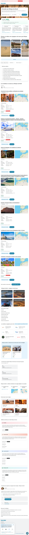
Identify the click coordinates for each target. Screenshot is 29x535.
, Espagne (8, 162)
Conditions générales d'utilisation (20, 533)
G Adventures (7, 273)
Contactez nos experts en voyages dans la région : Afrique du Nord (12, 79)
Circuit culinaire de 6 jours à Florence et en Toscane (8, 511)
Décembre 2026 (4, 458)
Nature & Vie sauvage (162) (5, 320)
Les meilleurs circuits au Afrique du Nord (8, 68)
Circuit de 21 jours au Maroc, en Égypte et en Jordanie (6, 32)
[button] (14, 113)
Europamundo (7, 165)
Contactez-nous (3, 523)
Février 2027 (4, 463)
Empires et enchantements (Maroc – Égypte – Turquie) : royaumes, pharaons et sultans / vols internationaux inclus (17, 32)
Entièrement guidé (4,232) (4, 314)
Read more (3, 31)
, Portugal (11, 162)
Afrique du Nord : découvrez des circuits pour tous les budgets (11, 72)
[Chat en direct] (27, 533)
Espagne (7, 217)
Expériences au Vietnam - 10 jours (5, 512)
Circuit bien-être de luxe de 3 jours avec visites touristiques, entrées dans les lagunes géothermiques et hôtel (14, 516)
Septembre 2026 (4, 441)
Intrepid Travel (7, 220)
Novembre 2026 (4, 446)
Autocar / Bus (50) (3, 311)
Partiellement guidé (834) (4, 317)
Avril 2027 (3, 477)
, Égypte (8, 134)
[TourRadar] (3, 3)
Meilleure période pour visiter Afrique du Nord (9, 78)
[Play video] (6, 48)
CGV (7, 531)
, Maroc (11, 217)
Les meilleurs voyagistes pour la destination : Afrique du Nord (11, 71)
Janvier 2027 (4, 460)
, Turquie (10, 134)
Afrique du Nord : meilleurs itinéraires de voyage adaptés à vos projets (12, 75)
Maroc (6, 134)
